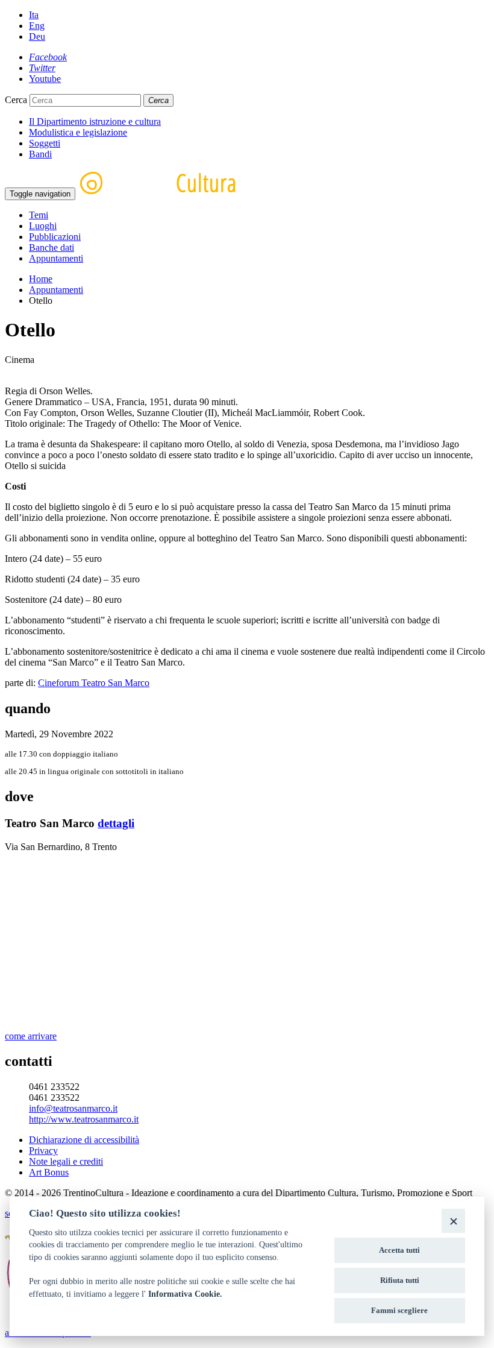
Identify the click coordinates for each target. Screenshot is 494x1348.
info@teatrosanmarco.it (73, 1108)
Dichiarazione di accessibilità (84, 1140)
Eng (37, 25)
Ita (34, 15)
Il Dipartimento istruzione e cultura (95, 121)
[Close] (453, 1220)
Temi (38, 215)
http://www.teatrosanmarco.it (84, 1119)
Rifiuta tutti (399, 1280)
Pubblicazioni (55, 236)
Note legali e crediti (66, 1161)
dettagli (116, 823)
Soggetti (44, 143)
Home (40, 279)
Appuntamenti (56, 258)
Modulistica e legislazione (78, 132)
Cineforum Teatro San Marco (93, 683)
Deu (37, 36)
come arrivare (31, 1036)
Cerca (16, 100)
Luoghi (43, 226)
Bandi (40, 154)
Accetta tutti (399, 1250)
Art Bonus (49, 1172)
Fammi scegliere (399, 1310)
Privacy (43, 1150)
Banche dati (51, 247)
